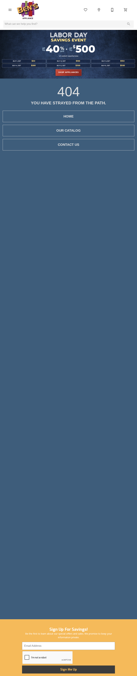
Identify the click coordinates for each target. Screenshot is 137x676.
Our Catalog (68, 130)
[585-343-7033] (112, 10)
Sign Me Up (68, 670)
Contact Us (68, 144)
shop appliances (68, 72)
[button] (10, 10)
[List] (86, 10)
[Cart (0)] (126, 10)
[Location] (99, 10)
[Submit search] (128, 24)
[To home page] (28, 9)
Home (68, 116)
